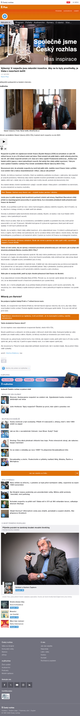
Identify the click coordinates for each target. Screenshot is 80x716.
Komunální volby (8, 649)
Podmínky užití (24, 710)
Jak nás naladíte (46, 646)
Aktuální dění (7, 22)
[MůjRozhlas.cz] (4, 86)
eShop (4, 655)
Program (58, 11)
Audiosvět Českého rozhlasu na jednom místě (16, 389)
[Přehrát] (3, 141)
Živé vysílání (51, 380)
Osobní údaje (13, 710)
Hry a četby (7, 380)
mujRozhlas (5, 375)
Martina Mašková (12, 353)
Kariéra (43, 655)
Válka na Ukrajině (8, 646)
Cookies (4, 710)
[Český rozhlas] (7, 2)
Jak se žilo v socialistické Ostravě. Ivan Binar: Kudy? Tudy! (34, 431)
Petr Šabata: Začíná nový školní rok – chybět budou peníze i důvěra (29, 192)
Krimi (18, 380)
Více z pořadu (8, 480)
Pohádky (28, 380)
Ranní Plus (5, 77)
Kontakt (43, 658)
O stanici (60, 22)
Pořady (28, 22)
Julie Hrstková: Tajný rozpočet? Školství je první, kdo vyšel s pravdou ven (40, 407)
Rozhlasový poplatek (48, 661)
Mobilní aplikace (7, 673)
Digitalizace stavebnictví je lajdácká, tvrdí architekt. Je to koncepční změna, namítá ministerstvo (36, 317)
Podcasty (5, 670)
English (33, 710)
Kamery (76, 11)
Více (69, 22)
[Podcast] (2, 149)
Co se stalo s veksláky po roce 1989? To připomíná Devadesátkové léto (39, 450)
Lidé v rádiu (45, 652)
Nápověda (44, 649)
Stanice (4, 652)
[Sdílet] (5, 149)
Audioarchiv (68, 11)
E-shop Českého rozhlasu (14, 523)
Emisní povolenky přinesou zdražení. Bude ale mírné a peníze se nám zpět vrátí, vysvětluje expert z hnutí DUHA (39, 241)
